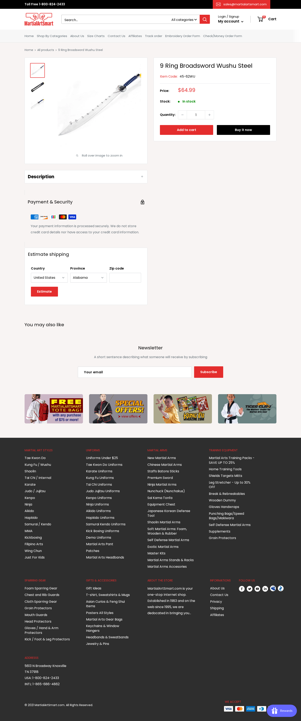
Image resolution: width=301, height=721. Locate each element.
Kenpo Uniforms (99, 497)
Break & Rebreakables (227, 493)
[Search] (205, 19)
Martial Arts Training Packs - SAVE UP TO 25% (232, 460)
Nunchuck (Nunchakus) (166, 491)
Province (77, 268)
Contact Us (116, 36)
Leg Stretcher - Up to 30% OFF (229, 484)
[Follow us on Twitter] (249, 589)
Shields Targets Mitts (225, 475)
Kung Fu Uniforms (100, 477)
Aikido (29, 511)
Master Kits (156, 553)
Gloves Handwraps (224, 506)
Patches (92, 550)
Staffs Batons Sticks (163, 471)
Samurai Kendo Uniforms (106, 524)
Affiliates (135, 36)
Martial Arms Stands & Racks (170, 560)
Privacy (216, 601)
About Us (77, 36)
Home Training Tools (225, 469)
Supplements (219, 531)
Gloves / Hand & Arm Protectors (41, 630)
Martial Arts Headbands (105, 557)
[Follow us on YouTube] (257, 589)
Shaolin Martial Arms (163, 522)
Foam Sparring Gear (41, 588)
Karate (30, 484)
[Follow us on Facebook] (242, 589)
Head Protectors (38, 621)
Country (38, 268)
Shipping (217, 608)
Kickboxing (33, 537)
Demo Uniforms (98, 537)
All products (45, 50)
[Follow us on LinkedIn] (265, 589)
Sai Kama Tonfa (159, 497)
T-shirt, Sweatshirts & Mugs (108, 594)
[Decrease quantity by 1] (182, 115)
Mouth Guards (36, 615)
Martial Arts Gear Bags (104, 619)
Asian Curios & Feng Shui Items (105, 603)
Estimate (44, 291)
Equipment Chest (161, 504)
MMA (29, 531)
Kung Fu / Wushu (38, 464)
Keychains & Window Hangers (102, 628)
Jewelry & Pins (97, 643)
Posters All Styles (99, 612)
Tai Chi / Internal (38, 477)
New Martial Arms (161, 458)
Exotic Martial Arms (163, 546)
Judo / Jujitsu (35, 491)
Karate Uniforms (99, 471)
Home (29, 36)
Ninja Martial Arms (162, 484)
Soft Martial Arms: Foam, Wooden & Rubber (167, 531)
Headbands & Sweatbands (107, 637)
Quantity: (167, 114)
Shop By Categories (52, 36)
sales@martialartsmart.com (245, 4)
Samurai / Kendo (38, 524)
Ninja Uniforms (97, 504)
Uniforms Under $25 (102, 458)
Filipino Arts (34, 544)
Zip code (116, 268)
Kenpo (30, 497)
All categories (182, 19)
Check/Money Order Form (222, 36)
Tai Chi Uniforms (99, 484)
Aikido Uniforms (98, 511)
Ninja (28, 504)
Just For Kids (35, 557)
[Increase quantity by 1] (209, 115)
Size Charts (96, 36)
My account (229, 21)
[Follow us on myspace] (273, 589)
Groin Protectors (222, 538)
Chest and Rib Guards (42, 594)
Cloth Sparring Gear (41, 601)
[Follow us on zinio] (281, 589)
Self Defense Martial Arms (168, 540)
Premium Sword (160, 477)
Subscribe (208, 372)
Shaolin (30, 471)
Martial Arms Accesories (167, 566)
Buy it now (243, 130)
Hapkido (31, 517)
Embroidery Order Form (182, 36)
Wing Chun (33, 550)
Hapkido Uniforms (100, 517)
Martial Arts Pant (99, 544)
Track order (153, 36)
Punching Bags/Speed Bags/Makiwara (226, 515)
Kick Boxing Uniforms (102, 531)
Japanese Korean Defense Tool (168, 513)
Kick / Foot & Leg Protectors (47, 639)
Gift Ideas (93, 588)
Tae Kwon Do (35, 458)
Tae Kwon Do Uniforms (104, 464)
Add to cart (186, 130)
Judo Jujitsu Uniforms (103, 491)
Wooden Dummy (222, 500)
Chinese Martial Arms (164, 464)
